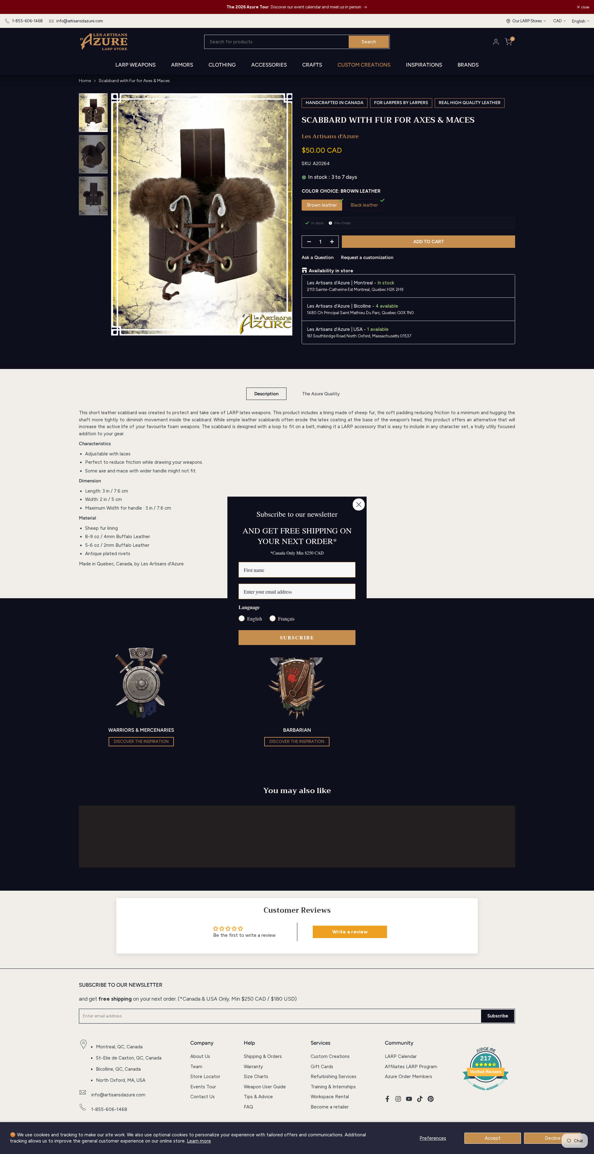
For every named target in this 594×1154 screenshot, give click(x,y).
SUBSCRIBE (297, 637)
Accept (493, 1138)
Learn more (199, 1141)
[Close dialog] (358, 504)
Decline (553, 1138)
